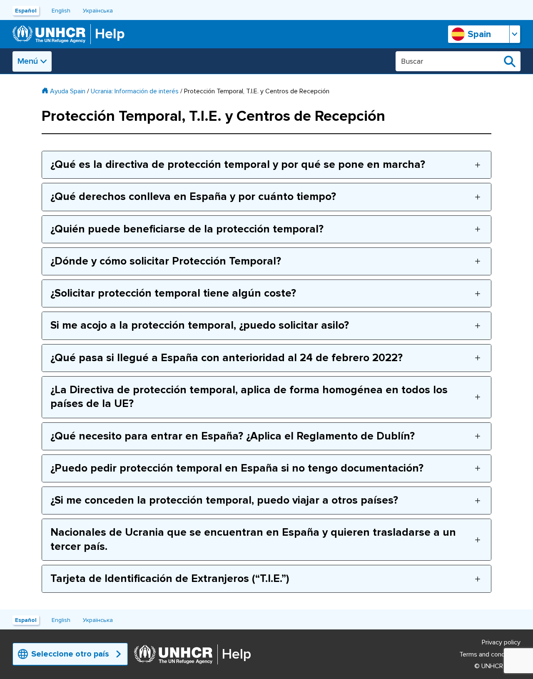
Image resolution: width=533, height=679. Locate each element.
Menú (27, 61)
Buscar (510, 61)
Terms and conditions (490, 654)
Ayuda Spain (67, 91)
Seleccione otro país (70, 654)
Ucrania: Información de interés (135, 91)
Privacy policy (501, 642)
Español (26, 10)
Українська (98, 10)
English (61, 10)
